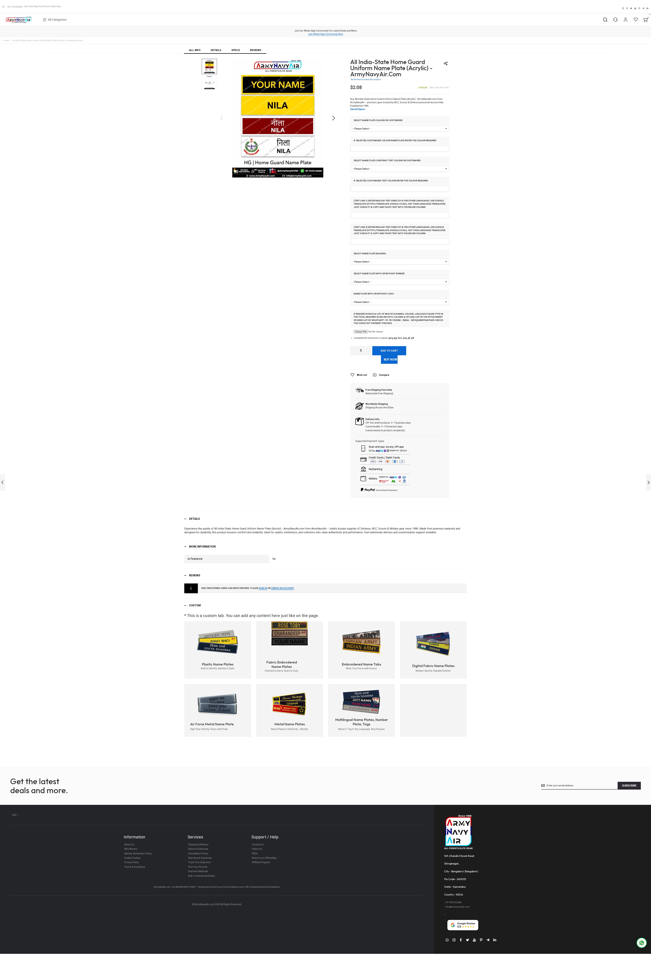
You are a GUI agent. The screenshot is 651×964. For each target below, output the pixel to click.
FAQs (255, 853)
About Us (129, 844)
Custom (195, 605)
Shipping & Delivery (198, 844)
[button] (333, 118)
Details (194, 518)
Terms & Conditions (134, 867)
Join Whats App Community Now (325, 34)
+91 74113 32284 (453, 902)
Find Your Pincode (197, 867)
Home (6, 40)
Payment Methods (198, 871)
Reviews (194, 575)
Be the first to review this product (366, 79)
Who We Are (130, 849)
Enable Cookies (132, 858)
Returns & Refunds (198, 849)
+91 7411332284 (15, 7)
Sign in (263, 588)
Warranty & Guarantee (200, 858)
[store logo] (18, 20)
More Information (202, 546)
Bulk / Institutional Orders (201, 875)
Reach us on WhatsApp (264, 858)
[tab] (325, 519)
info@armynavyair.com (457, 906)
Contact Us (258, 844)
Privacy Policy (131, 862)
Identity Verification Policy (138, 853)
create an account (282, 588)
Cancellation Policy (198, 853)
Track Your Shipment (199, 862)
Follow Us (257, 849)
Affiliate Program (261, 862)
